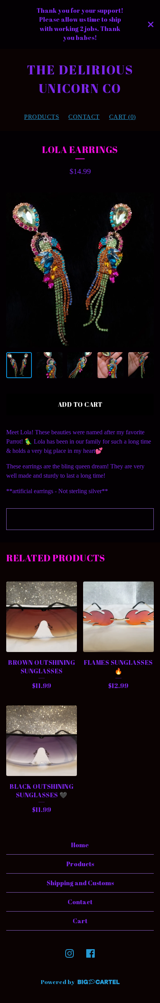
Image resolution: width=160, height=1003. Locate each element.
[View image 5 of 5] (141, 365)
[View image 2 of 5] (49, 365)
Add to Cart (80, 404)
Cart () (122, 117)
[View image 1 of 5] (19, 365)
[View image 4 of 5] (110, 365)
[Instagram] (69, 953)
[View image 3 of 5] (80, 365)
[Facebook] (90, 953)
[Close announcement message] (150, 24)
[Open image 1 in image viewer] (80, 270)
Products (41, 117)
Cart (80, 921)
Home (80, 845)
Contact (84, 117)
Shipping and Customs (80, 883)
